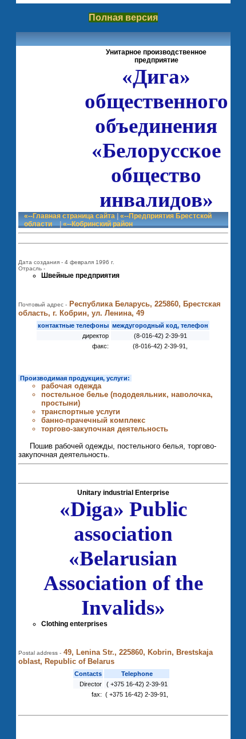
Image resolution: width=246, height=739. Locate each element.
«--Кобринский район (98, 224)
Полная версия (123, 17)
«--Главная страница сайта (69, 216)
